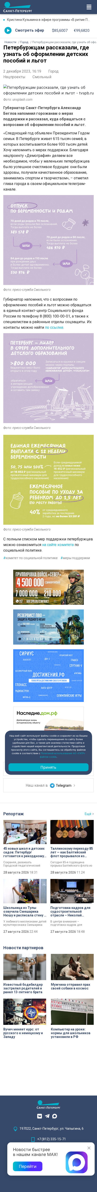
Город (53, 71)
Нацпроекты (14, 77)
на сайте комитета (58, 544)
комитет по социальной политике (30, 558)
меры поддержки (75, 558)
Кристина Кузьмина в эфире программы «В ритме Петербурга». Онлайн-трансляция (50, 20)
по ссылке (54, 327)
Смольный (41, 77)
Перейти (27, 1166)
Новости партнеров (23, 947)
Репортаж (13, 813)
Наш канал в (37, 785)
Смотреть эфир (29, 30)
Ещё (88, 814)
